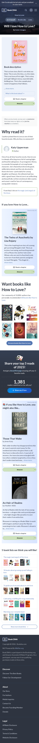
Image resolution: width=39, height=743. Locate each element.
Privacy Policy (8, 729)
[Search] (25, 10)
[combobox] (25, 10)
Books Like (22, 20)
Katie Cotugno (20, 30)
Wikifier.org (19, 648)
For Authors (7, 695)
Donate (5, 712)
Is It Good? (11, 20)
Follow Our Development (12, 678)
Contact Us (7, 703)
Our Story (6, 691)
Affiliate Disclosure (10, 725)
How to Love (19, 15)
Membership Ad (31, 210)
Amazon (20, 103)
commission (30, 119)
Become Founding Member (13, 708)
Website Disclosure (10, 738)
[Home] (9, 10)
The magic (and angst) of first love (16, 557)
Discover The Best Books (12, 673)
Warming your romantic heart (14, 612)
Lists (30, 20)
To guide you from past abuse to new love (18, 586)
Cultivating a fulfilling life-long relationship (19, 599)
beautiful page (16, 371)
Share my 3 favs (21, 390)
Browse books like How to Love (19, 343)
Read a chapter (20, 99)
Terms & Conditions (10, 733)
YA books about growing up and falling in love (18, 571)
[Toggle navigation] (35, 10)
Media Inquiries (8, 699)
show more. (10, 88)
